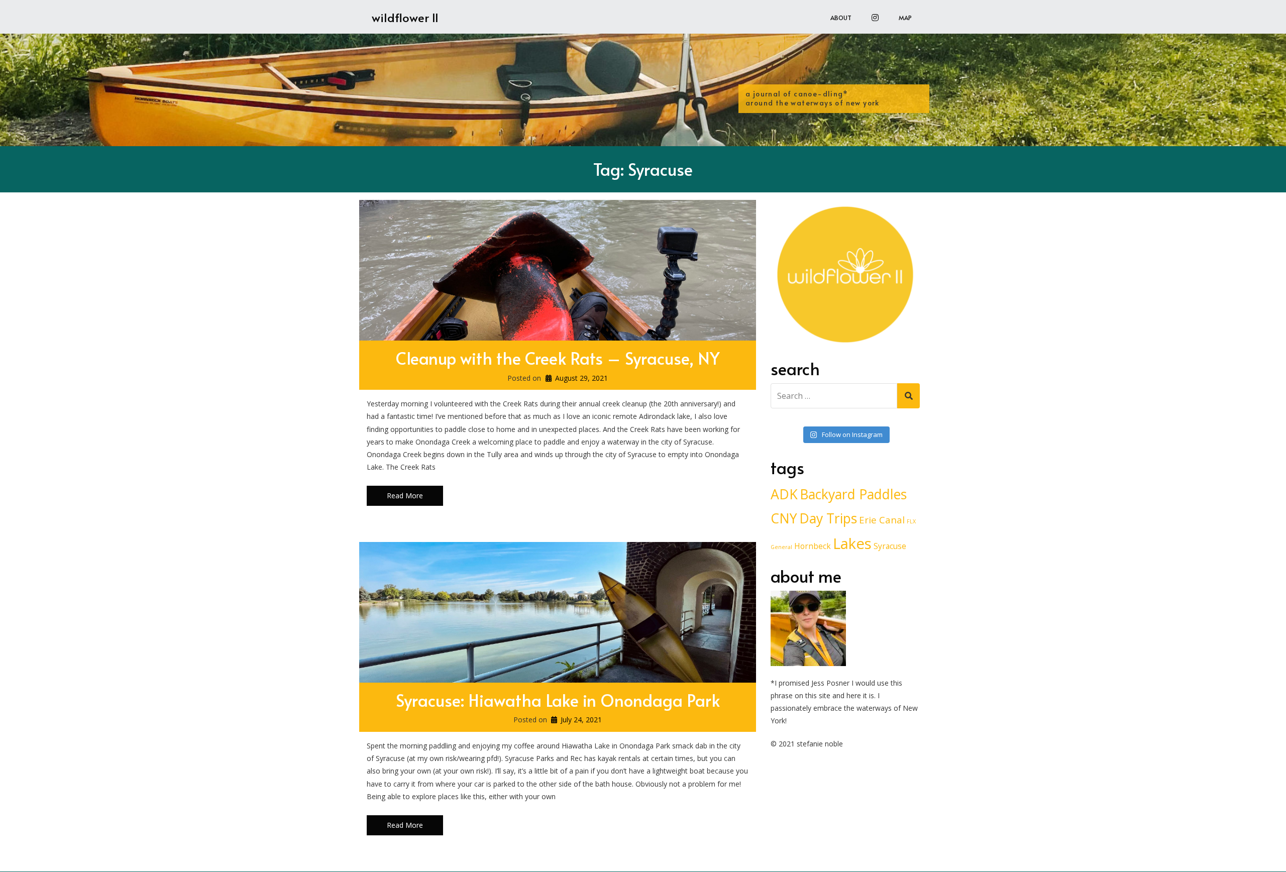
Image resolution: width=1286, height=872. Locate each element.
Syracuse (890, 546)
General (781, 547)
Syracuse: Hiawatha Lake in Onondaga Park (558, 700)
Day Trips (828, 518)
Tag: (643, 169)
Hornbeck (812, 546)
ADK (784, 494)
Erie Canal (882, 519)
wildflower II (405, 17)
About (840, 18)
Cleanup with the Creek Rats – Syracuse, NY (558, 358)
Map (905, 18)
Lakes (852, 543)
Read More (405, 495)
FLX (911, 521)
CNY (784, 518)
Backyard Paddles (853, 494)
